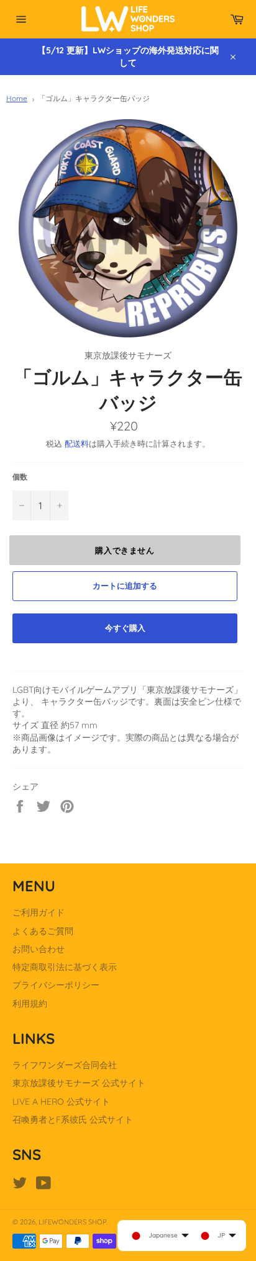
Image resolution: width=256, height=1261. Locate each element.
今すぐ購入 (125, 628)
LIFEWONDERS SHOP (72, 1222)
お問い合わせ (38, 949)
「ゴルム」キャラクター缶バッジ (94, 98)
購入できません (125, 550)
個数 (19, 476)
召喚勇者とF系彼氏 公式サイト (72, 1119)
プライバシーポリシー (55, 985)
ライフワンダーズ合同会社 (64, 1065)
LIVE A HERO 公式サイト (61, 1101)
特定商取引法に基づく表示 (64, 967)
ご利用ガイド (38, 912)
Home (16, 98)
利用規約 (29, 1003)
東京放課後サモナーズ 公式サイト (78, 1083)
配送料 (77, 443)
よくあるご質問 (42, 931)
